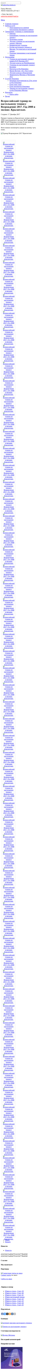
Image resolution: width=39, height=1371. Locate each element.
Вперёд (8, 1242)
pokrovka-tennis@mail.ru (9, 16)
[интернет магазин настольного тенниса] (16, 1323)
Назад (7, 1240)
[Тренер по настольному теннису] (14, 1327)
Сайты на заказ (6, 1279)
